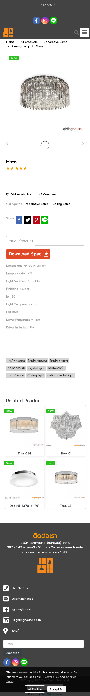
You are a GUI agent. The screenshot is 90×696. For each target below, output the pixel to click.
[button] (75, 32)
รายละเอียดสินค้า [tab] (21, 240)
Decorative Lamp (37, 204)
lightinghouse (21, 609)
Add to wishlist (20, 194)
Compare (49, 194)
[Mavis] (45, 94)
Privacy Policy (50, 676)
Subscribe (12, 653)
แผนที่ (15, 630)
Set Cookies (34, 689)
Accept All (56, 689)
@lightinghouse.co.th (26, 620)
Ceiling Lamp (62, 204)
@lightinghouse (22, 598)
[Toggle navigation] (84, 32)
